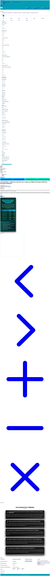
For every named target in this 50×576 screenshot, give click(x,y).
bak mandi (3, 152)
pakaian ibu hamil (4, 65)
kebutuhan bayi (4, 30)
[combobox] (4, 168)
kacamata (3, 27)
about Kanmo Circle (10, 12)
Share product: (2, 502)
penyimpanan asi (4, 126)
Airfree (19, 18)
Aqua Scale (42, 18)
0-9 (47, 15)
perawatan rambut (4, 137)
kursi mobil (3, 85)
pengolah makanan (5, 120)
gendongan (3, 90)
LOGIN (12, 179)
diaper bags (3, 93)
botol (2, 107)
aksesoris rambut (4, 28)
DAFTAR (37, 179)
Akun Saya (1, 165)
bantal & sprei (4, 99)
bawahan (3, 59)
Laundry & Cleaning (4, 146)
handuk (3, 154)
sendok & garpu (3, 118)
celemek (3, 112)
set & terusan (3, 33)
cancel (5, 171)
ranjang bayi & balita (5, 101)
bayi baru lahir (3, 80)
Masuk (1, 166)
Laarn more (9, 186)
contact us (36, 12)
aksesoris (3, 95)
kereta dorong (4, 79)
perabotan (3, 103)
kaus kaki (3, 43)
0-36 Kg (3, 88)
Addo (3, 18)
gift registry (19, 12)
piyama (2, 34)
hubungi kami (14, 561)
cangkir (3, 115)
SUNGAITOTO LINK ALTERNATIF (5, 567)
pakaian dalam (3, 63)
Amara (34, 18)
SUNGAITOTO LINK (3, 563)
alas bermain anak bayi (5, 158)
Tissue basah (3, 145)
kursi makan (4, 129)
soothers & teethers (5, 110)
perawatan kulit (3, 133)
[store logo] (7, 11)
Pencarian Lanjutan (2, 169)
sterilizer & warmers (5, 109)
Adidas (11, 18)
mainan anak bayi (4, 160)
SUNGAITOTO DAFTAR (3, 561)
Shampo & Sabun (4, 136)
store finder (28, 12)
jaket (2, 73)
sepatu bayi (3, 39)
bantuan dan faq (15, 563)
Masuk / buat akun (4, 174)
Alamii (26, 18)
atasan (2, 46)
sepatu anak (3, 40)
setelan (2, 50)
